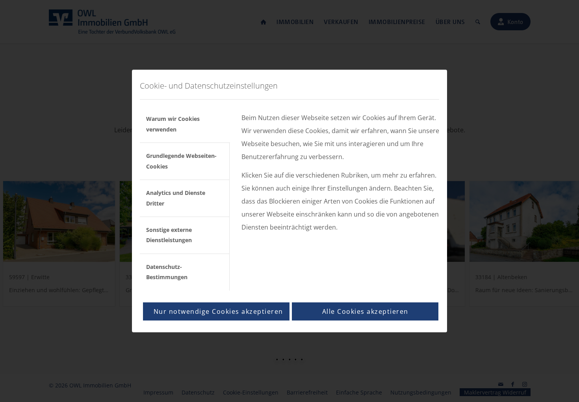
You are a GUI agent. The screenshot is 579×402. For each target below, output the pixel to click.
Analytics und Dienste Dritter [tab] (175, 198)
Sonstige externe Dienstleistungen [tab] (169, 235)
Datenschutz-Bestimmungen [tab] (166, 272)
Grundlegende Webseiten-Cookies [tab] (181, 161)
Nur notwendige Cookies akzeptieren (218, 311)
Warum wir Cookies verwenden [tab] (173, 124)
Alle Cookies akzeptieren (365, 311)
